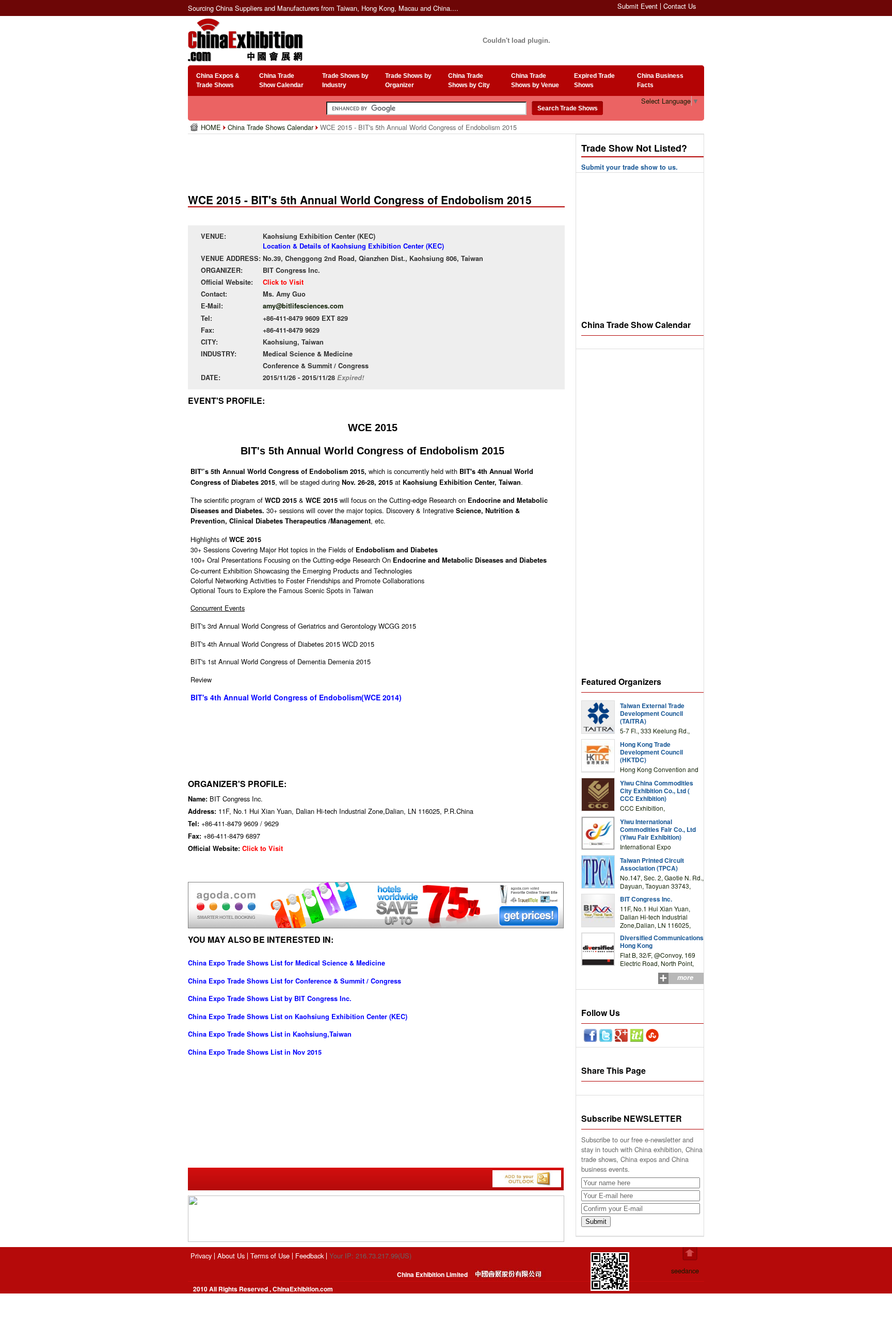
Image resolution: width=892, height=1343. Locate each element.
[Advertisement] (378, 160)
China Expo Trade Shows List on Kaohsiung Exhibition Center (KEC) (297, 1016)
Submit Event (637, 6)
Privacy (201, 1255)
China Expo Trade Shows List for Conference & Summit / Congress (294, 981)
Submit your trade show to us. (629, 167)
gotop (689, 1253)
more (685, 977)
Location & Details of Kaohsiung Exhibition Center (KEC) (353, 246)
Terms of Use (270, 1255)
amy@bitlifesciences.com (303, 305)
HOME (212, 127)
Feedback (309, 1255)
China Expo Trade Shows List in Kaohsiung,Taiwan (270, 1034)
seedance (685, 1270)
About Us (231, 1255)
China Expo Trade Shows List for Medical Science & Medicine (286, 963)
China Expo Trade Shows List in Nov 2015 (255, 1052)
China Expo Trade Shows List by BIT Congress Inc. (270, 998)
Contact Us (679, 6)
